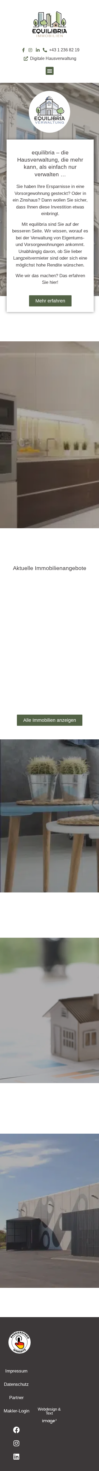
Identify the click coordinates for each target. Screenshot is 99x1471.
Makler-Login (16, 1410)
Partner (16, 1397)
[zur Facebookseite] (16, 1429)
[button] (50, 71)
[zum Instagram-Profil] (30, 50)
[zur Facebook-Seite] (23, 50)
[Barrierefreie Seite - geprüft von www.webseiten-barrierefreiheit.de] (49, 1342)
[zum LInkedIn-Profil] (16, 1456)
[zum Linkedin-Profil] (38, 50)
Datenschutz (16, 1384)
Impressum (16, 1371)
